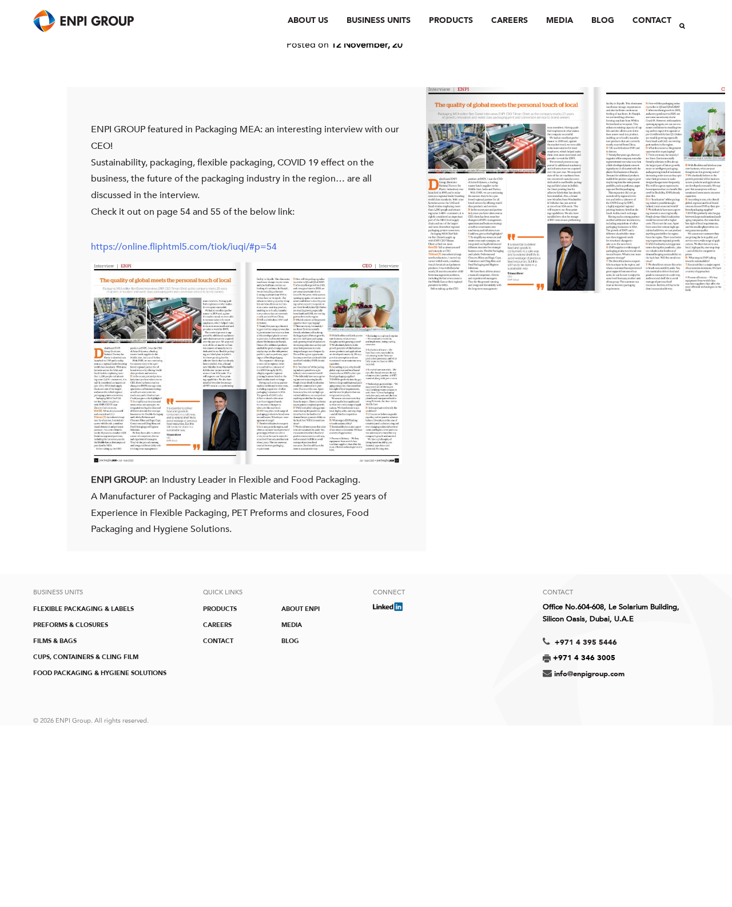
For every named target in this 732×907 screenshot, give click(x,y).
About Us (308, 20)
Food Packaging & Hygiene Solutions (99, 673)
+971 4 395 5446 (584, 642)
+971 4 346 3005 (583, 658)
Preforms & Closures (70, 625)
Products (451, 20)
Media (559, 20)
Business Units (379, 20)
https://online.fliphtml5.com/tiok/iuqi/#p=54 (184, 246)
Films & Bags (55, 641)
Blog (602, 20)
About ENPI (300, 609)
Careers (509, 20)
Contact (651, 20)
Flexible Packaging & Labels (83, 609)
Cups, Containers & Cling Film (85, 657)
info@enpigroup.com (589, 674)
